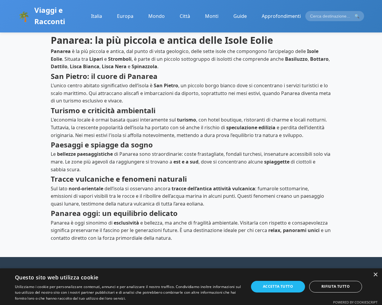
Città (185, 16)
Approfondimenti (281, 16)
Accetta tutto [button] (278, 286)
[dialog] (191, 286)
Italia (96, 16)
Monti (211, 16)
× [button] (375, 275)
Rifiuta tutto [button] (335, 286)
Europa (125, 16)
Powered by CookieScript (355, 302)
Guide (240, 16)
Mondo (156, 16)
